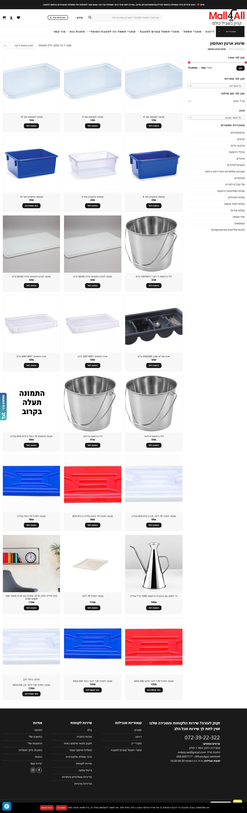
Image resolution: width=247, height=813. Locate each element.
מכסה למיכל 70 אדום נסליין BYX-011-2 (92, 516)
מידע (80, 17)
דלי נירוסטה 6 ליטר (92, 436)
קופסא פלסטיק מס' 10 (31, 196)
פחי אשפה (238, 217)
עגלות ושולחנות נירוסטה (230, 191)
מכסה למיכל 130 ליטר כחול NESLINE (92, 681)
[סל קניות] (4, 17)
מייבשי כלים (237, 145)
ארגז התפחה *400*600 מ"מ (31, 356)
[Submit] (90, 17)
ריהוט (210, 31)
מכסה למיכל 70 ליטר (93, 596)
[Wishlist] (18, 17)
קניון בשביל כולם (236, 49)
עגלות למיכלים (236, 197)
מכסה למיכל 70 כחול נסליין (31, 516)
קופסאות (239, 223)
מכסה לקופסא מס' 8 (153, 116)
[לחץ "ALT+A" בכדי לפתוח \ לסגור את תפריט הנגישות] (6, 806)
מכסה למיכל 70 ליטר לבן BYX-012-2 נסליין (154, 516)
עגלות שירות (237, 210)
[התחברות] (11, 17)
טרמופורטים (237, 132)
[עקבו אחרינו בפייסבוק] (39, 770)
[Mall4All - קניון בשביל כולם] (220, 17)
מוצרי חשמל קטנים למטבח (159, 31)
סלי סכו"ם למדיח (234, 184)
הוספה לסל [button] (154, 126)
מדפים (240, 139)
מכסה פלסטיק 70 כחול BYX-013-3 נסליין (31, 436)
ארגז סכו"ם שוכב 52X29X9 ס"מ (154, 356)
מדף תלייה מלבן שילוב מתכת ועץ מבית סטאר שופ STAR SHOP (31, 597)
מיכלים (240, 158)
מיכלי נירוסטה (236, 152)
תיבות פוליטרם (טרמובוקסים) (227, 230)
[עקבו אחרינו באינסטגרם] (33, 770)
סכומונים (239, 178)
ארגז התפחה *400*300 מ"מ (92, 356)
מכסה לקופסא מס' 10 (31, 116)
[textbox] (217, 86)
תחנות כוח (77, 31)
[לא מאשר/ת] (242, 808)
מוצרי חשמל (192, 31)
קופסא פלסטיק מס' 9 (93, 196)
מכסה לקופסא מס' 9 (92, 116)
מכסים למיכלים (235, 165)
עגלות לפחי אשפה (234, 204)
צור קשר (59, 31)
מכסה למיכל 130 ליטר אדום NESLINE (154, 681)
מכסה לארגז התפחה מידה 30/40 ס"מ (92, 276)
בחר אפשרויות (31, 205)
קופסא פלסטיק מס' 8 (154, 196)
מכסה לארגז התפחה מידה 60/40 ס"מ (31, 276)
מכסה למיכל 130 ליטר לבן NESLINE (31, 684)
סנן (240, 68)
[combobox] (216, 85)
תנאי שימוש (47, 807)
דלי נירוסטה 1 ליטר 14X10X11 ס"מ (154, 276)
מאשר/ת (61, 807)
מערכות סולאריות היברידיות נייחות (224, 171)
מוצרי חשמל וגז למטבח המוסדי (112, 31)
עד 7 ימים (238, 101)
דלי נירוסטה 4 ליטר (154, 436)
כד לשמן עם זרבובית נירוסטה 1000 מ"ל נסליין (153, 596)
